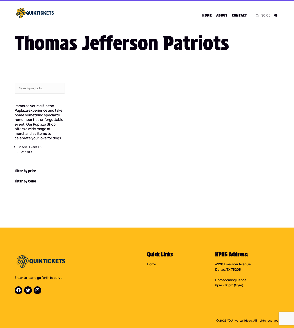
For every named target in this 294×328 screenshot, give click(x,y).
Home (151, 264)
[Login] (275, 15)
